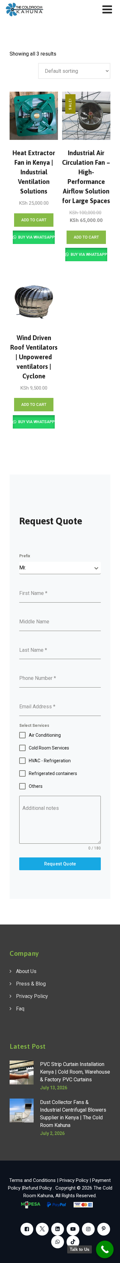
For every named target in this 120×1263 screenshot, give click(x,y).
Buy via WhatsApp (36, 237)
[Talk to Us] (105, 1249)
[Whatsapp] (57, 1242)
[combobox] (60, 568)
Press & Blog (31, 984)
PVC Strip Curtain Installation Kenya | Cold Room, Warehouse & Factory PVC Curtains (75, 1072)
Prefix (24, 556)
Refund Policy (38, 1188)
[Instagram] (88, 1229)
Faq (20, 1009)
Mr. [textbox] (22, 568)
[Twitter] (42, 1229)
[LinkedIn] (57, 1229)
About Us (26, 971)
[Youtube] (73, 1229)
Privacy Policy (32, 996)
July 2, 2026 (52, 1133)
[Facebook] (26, 1229)
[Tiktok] (73, 1242)
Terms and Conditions (32, 1180)
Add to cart (33, 220)
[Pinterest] (103, 1229)
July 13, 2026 (53, 1087)
